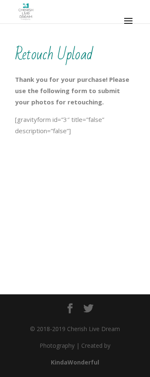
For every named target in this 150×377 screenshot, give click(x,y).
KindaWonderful (75, 362)
